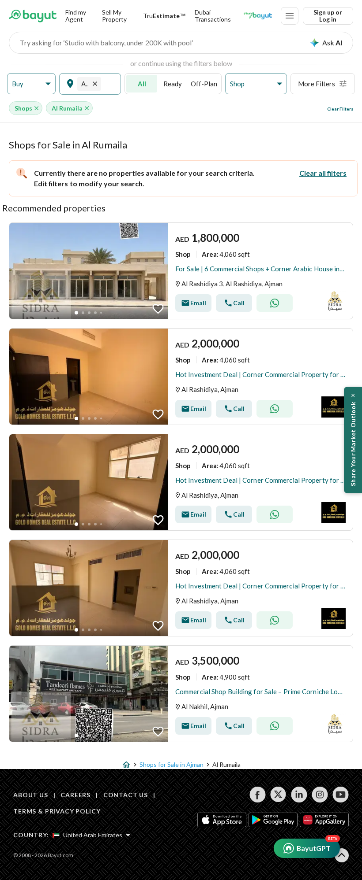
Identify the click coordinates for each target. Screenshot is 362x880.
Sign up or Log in (327, 15)
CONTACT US (125, 795)
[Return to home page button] (33, 16)
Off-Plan (204, 84)
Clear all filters (323, 173)
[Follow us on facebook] (257, 794)
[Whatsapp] (274, 303)
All (142, 84)
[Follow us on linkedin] (299, 794)
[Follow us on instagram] (320, 794)
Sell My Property (114, 15)
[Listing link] (181, 271)
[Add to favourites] (158, 308)
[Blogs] (257, 16)
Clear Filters (340, 108)
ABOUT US (30, 795)
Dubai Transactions (213, 15)
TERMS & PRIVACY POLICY (56, 811)
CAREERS (75, 795)
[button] (31, 84)
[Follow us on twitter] (278, 794)
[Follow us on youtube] (340, 794)
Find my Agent (75, 15)
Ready (172, 84)
